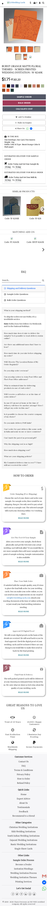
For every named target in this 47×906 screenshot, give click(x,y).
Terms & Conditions (23, 770)
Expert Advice (23, 799)
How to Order (23, 779)
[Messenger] (31, 128)
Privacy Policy (23, 774)
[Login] (39, 2)
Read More (23, 518)
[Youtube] (34, 894)
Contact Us (23, 761)
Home (23, 794)
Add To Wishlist (24, 117)
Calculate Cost (24, 109)
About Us (23, 803)
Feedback (23, 811)
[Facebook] (13, 894)
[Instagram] (30, 894)
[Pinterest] (21, 894)
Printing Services (23, 881)
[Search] (43, 2)
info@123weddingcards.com (19, 598)
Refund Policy (23, 783)
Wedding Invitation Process (23, 873)
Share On (21, 128)
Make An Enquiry (24, 123)
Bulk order (24, 103)
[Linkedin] (26, 894)
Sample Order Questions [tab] (17, 294)
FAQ (23, 766)
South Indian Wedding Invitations (24, 836)
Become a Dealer (24, 864)
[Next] (43, 209)
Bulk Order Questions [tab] (16, 300)
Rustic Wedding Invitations (23, 844)
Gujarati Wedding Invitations (23, 840)
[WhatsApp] (27, 128)
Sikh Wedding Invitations (23, 831)
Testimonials (23, 807)
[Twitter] (17, 894)
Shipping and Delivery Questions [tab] (21, 288)
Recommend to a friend (23, 816)
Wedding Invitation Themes (23, 877)
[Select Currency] (30, 2)
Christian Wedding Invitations (23, 827)
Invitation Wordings (23, 869)
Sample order (24, 97)
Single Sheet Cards (23, 849)
